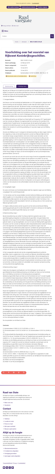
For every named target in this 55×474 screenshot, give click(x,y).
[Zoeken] (52, 36)
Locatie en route (9, 421)
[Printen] (13, 372)
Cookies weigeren (42, 7)
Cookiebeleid (35, 3)
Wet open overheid (10, 426)
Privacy (15, 463)
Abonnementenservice (11, 448)
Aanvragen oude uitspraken (12, 456)
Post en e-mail (9, 424)
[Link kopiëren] (18, 372)
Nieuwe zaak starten (10, 429)
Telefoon (7, 419)
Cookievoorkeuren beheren (28, 7)
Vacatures (7, 405)
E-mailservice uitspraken (11, 451)
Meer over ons (9, 402)
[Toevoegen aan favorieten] (8, 372)
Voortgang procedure (11, 453)
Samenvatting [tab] (9, 86)
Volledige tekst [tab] (22, 86)
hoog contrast (7, 25)
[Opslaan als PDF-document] (23, 372)
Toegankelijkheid (7, 463)
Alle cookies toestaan (13, 7)
